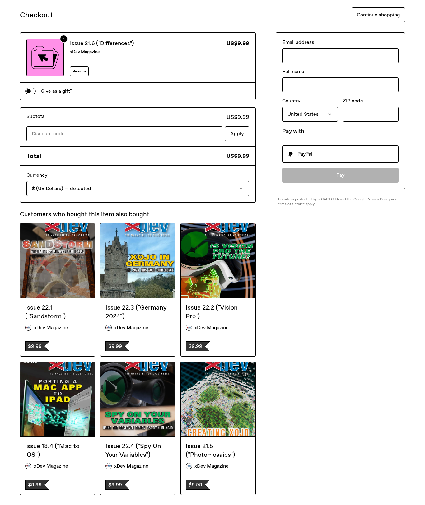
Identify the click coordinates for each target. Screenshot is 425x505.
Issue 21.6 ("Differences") (102, 43)
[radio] (340, 154)
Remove (79, 71)
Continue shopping (378, 15)
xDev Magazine (85, 51)
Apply (237, 134)
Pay (340, 175)
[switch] (30, 91)
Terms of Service (290, 204)
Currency (36, 175)
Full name (293, 71)
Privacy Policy (378, 199)
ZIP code (353, 101)
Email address (298, 42)
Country (291, 101)
